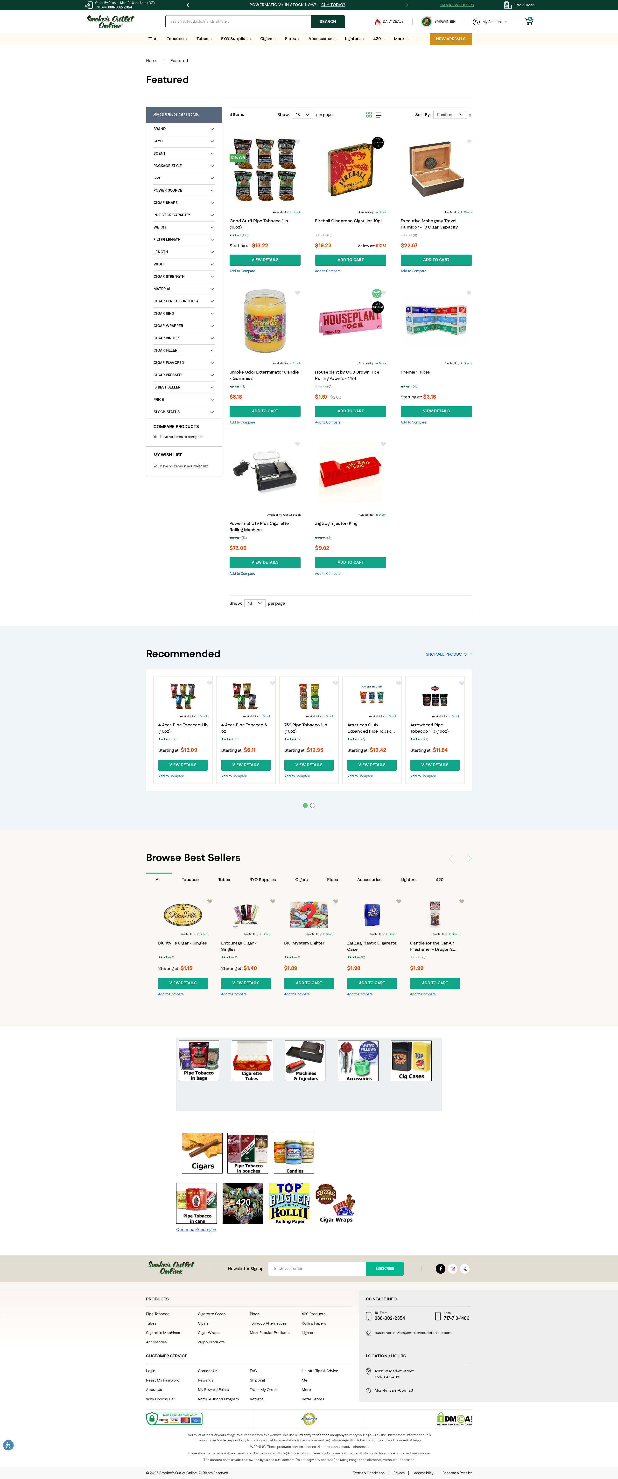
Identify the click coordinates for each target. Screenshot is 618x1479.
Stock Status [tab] (167, 412)
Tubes (224, 880)
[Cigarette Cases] (411, 1080)
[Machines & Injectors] (305, 1080)
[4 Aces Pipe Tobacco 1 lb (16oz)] (183, 696)
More (306, 1390)
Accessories (369, 880)
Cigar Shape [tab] (166, 202)
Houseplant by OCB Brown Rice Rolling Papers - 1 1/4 (347, 375)
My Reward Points (213, 1390)
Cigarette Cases (211, 1314)
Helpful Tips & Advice (320, 1371)
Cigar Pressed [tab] (168, 375)
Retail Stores (313, 1399)
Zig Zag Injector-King (336, 524)
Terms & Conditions (369, 1473)
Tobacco (190, 880)
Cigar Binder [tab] (166, 338)
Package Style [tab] (168, 165)
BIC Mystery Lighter (304, 943)
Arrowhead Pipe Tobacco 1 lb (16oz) (429, 728)
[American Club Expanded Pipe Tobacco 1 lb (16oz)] (372, 696)
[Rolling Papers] (289, 1222)
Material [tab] (162, 289)
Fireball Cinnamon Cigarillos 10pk (349, 221)
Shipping (257, 1380)
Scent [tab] (160, 153)
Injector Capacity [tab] (172, 215)
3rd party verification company (321, 1435)
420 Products (313, 1314)
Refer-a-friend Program (218, 1399)
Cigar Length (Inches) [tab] (176, 301)
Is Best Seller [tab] (167, 387)
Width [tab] (159, 264)
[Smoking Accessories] (358, 1080)
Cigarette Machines (163, 1333)
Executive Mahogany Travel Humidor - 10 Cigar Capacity (429, 224)
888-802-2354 (120, 7)
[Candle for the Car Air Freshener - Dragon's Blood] (435, 915)
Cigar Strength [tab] (169, 276)
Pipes (332, 880)
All (158, 880)
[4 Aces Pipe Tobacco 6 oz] (246, 696)
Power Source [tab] (168, 190)
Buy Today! (333, 5)
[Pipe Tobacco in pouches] (247, 1172)
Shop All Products (446, 654)
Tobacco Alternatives (268, 1323)
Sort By (422, 115)
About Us (154, 1390)
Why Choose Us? (160, 1399)
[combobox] (255, 21)
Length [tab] (161, 252)
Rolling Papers (314, 1323)
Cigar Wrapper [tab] (168, 325)
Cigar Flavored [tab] (169, 362)
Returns (256, 1399)
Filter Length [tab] (167, 239)
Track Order (524, 5)
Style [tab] (159, 141)
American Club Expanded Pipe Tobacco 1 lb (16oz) (371, 731)
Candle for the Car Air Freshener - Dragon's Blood (432, 949)
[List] (379, 115)
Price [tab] (159, 399)
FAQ (253, 1371)
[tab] (159, 880)
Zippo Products (211, 1342)
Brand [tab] (160, 129)
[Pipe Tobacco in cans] (196, 1222)
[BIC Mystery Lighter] (309, 915)
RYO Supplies (262, 880)
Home (152, 61)
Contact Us (207, 1371)
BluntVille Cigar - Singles (182, 943)
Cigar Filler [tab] (165, 350)
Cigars (301, 880)
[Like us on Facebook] (440, 1269)
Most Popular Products (269, 1333)
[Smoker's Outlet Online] (109, 21)
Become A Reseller (457, 1473)
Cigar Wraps (208, 1333)
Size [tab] (157, 178)
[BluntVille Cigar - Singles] (183, 915)
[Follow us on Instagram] (452, 1269)
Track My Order (263, 1390)
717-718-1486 (457, 1318)
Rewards (205, 1380)
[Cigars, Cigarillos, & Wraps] (202, 1172)
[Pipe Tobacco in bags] (199, 1080)
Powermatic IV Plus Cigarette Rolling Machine (259, 527)
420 (439, 880)
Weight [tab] (161, 227)
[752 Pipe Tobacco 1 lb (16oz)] (309, 696)
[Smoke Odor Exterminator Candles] (293, 1172)
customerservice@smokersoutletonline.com (413, 1333)
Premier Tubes (415, 372)
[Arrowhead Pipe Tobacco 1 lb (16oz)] (435, 696)
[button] (298, 141)
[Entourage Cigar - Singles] (246, 915)
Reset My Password (163, 1380)
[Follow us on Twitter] (465, 1269)
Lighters (409, 880)
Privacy (399, 1473)
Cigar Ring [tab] (164, 313)
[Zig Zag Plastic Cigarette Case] (372, 915)
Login (150, 1371)
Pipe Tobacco (157, 1314)
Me (304, 1380)
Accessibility (424, 1473)
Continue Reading (193, 1230)
